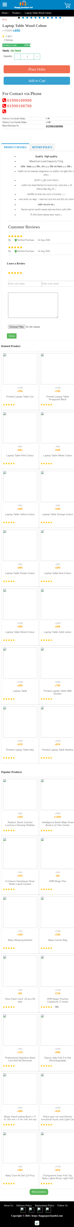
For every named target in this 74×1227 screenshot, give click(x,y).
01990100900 (19, 100)
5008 (26, 45)
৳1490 (57, 815)
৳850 (58, 1168)
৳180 (20, 815)
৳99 (20, 992)
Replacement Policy (45, 1205)
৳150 (20, 1051)
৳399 (20, 933)
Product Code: (10, 45)
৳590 (20, 389)
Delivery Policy (24, 1205)
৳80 (57, 874)
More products (39, 1192)
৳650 (20, 743)
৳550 (58, 992)
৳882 (20, 448)
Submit (12, 336)
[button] (19, 17)
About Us (9, 1205)
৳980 (58, 1051)
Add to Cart (36, 81)
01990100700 (19, 105)
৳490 (57, 448)
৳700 (58, 684)
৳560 (20, 874)
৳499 (20, 1110)
